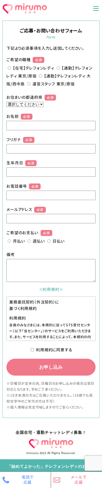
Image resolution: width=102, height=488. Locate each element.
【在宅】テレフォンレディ (33, 68)
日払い (58, 241)
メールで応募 (78, 479)
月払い (19, 241)
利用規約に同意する (54, 350)
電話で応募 (28, 479)
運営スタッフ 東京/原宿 (53, 84)
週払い (39, 241)
